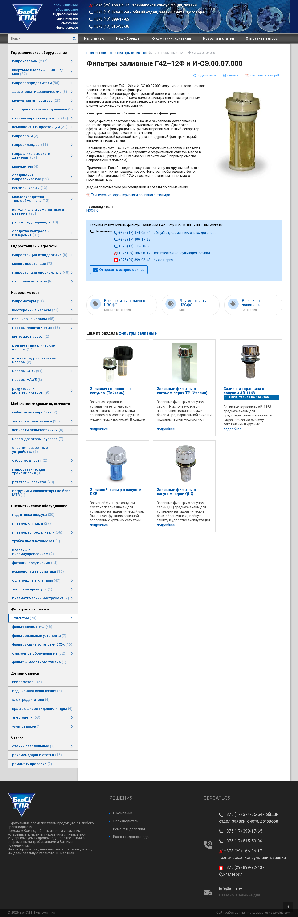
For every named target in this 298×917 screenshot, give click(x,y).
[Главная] (27, 29)
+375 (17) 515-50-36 (111, 26)
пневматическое (65, 18)
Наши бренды (128, 38)
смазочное (69, 23)
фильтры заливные (131, 53)
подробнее (99, 429)
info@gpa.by (230, 889)
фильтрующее (67, 27)
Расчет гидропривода (131, 837)
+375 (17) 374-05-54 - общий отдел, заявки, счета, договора (148, 12)
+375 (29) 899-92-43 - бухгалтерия (145, 260)
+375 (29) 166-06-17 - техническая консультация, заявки (145, 5)
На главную (94, 38)
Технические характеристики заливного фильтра (130, 195)
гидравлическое (65, 14)
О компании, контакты (171, 38)
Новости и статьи (218, 38)
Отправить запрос (262, 38)
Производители (125, 821)
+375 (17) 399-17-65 (111, 19)
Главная (92, 53)
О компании (122, 813)
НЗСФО (92, 210)
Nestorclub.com (279, 912)
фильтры (107, 53)
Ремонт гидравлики (129, 829)
